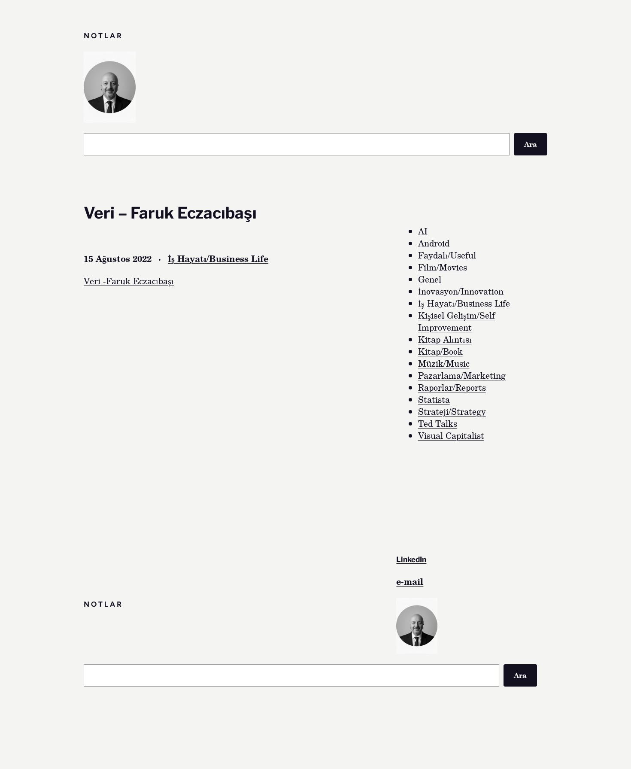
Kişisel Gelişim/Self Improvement (456, 321)
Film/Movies (442, 267)
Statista (434, 399)
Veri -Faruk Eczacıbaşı (129, 280)
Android (433, 243)
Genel (429, 279)
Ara (530, 144)
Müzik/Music (444, 363)
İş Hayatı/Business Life (218, 258)
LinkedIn (411, 559)
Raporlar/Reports (452, 387)
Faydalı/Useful (447, 255)
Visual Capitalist (451, 435)
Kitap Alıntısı (445, 339)
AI (423, 231)
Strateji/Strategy (452, 411)
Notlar (103, 35)
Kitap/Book (440, 351)
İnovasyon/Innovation (461, 291)
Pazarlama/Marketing (462, 375)
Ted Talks (437, 423)
